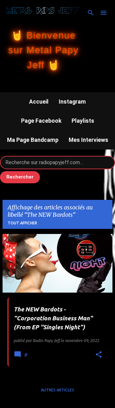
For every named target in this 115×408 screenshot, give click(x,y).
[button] (99, 355)
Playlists (83, 121)
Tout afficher (22, 223)
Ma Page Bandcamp (32, 140)
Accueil (39, 101)
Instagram (72, 101)
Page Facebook (41, 121)
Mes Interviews (88, 140)
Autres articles (57, 390)
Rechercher (20, 177)
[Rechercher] (91, 12)
